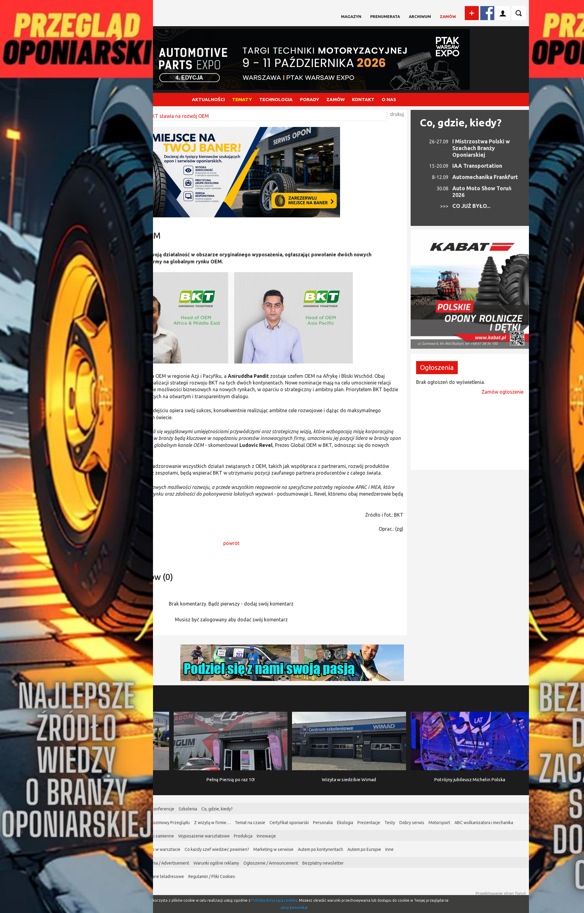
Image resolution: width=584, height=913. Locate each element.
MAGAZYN (351, 16)
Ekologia (345, 822)
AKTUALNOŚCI (208, 99)
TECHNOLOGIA (276, 99)
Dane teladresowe (166, 876)
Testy (389, 822)
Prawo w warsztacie (161, 849)
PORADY (309, 99)
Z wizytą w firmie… (212, 822)
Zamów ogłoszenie (502, 392)
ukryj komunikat (294, 908)
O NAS (389, 99)
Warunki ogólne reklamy (216, 863)
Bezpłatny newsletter (323, 863)
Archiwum (420, 16)
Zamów (448, 16)
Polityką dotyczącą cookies (274, 900)
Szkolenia (188, 808)
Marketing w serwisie (273, 849)
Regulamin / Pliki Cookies (211, 876)
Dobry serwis (411, 822)
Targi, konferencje (157, 808)
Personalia (323, 822)
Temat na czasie (250, 822)
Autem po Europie (364, 849)
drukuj (397, 114)
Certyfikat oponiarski (289, 822)
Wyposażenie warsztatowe (204, 836)
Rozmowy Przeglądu (170, 822)
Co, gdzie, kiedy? (461, 122)
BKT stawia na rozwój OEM (179, 116)
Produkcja (243, 836)
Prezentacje (368, 822)
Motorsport (439, 822)
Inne (389, 849)
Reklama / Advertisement (165, 863)
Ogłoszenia (437, 367)
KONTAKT (363, 99)
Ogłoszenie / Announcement (270, 863)
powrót (231, 543)
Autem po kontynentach (320, 849)
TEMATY (242, 99)
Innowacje (266, 836)
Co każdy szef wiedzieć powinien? (217, 849)
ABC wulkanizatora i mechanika (483, 822)
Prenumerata (385, 16)
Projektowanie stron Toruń (501, 893)
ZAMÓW (335, 99)
